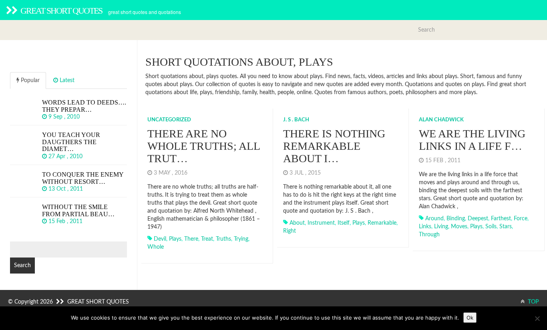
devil (160, 239)
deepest (478, 218)
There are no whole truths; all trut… (203, 146)
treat (207, 239)
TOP (533, 302)
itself (344, 223)
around (434, 218)
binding (455, 218)
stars (505, 226)
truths (223, 239)
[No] (537, 318)
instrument (321, 223)
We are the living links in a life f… (472, 139)
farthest (501, 218)
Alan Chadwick (441, 120)
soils (491, 226)
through (429, 234)
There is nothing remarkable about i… (334, 146)
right (289, 231)
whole (155, 247)
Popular (29, 80)
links (425, 226)
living (441, 226)
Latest (66, 80)
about (297, 223)
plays (175, 239)
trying (241, 239)
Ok (470, 317)
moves (459, 226)
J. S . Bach (296, 120)
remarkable (382, 223)
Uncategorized (169, 120)
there (191, 239)
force (520, 218)
